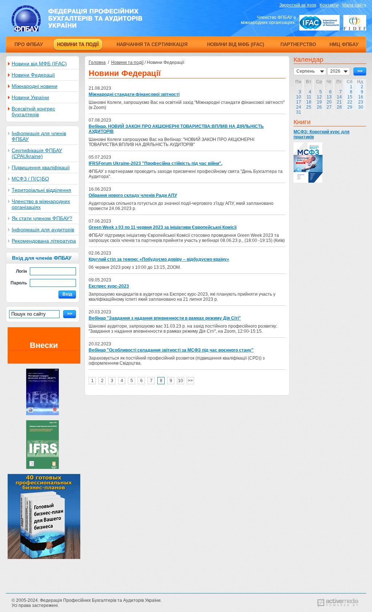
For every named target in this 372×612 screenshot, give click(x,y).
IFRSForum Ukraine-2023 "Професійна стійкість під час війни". (155, 163)
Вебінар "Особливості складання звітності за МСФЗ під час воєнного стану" (171, 350)
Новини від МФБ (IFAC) (39, 63)
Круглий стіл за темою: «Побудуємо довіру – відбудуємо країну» (159, 259)
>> (190, 380)
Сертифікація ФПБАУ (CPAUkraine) (37, 153)
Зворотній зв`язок (297, 5)
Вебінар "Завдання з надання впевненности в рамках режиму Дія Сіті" (165, 318)
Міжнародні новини (34, 86)
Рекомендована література (44, 241)
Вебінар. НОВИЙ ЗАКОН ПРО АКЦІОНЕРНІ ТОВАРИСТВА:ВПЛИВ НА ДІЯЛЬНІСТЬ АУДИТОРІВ (176, 129)
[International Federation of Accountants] (319, 23)
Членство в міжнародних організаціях (41, 204)
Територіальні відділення (41, 190)
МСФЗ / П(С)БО (30, 179)
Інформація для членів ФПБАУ (39, 136)
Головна (97, 62)
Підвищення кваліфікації (41, 167)
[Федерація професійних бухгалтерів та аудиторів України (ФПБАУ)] (77, 30)
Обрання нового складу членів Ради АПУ (133, 195)
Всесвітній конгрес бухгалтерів (33, 111)
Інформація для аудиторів (43, 229)
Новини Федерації (33, 75)
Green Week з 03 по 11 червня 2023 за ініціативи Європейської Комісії (162, 227)
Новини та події (127, 62)
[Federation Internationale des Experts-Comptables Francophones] (354, 23)
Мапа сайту (354, 5)
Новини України (30, 97)
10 (180, 380)
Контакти (329, 5)
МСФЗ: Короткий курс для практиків (321, 134)
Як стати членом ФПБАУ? (42, 218)
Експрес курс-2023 (109, 286)
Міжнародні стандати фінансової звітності (134, 94)
